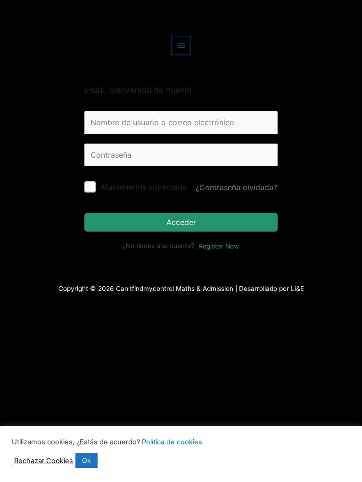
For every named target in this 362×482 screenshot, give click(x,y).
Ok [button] (86, 460)
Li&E (296, 288)
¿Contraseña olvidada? (236, 187)
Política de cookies (172, 442)
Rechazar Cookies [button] (43, 461)
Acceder (181, 222)
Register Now (218, 246)
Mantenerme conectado (144, 187)
